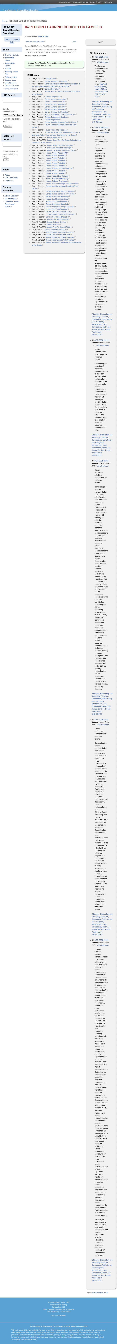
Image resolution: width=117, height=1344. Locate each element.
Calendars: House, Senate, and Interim (12, 204)
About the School (64, 2)
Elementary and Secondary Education (102, 102)
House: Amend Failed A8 (56, 170)
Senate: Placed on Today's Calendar (61, 191)
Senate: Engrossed (53, 119)
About (7, 175)
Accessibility (61, 1315)
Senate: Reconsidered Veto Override (61, 240)
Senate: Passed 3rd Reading (57, 117)
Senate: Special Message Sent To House (61, 122)
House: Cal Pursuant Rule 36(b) (60, 147)
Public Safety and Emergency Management (102, 109)
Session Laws (10, 80)
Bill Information (11, 198)
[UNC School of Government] (25, 2)
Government (96, 106)
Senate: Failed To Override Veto (58, 234)
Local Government (99, 112)
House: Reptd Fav (54, 137)
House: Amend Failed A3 (56, 165)
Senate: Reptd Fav (53, 89)
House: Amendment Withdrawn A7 (60, 168)
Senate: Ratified (54, 224)
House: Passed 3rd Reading (58, 178)
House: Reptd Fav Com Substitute (60, 145)
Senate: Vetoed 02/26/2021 (56, 229)
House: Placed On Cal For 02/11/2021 (62, 150)
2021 (75, 41)
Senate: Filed (51, 78)
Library (92, 2)
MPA (99, 2)
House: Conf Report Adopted (59, 219)
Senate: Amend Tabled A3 (56, 104)
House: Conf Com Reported (57, 201)
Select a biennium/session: (10, 110)
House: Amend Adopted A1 (57, 153)
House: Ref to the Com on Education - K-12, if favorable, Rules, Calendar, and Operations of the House (56, 133)
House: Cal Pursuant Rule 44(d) (59, 211)
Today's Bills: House (10, 58)
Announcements (11, 88)
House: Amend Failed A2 (56, 155)
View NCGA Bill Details (35, 41)
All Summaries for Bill (100, 1292)
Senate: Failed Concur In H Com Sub (61, 193)
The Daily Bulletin (12, 55)
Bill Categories (10, 82)
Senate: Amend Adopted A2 (56, 99)
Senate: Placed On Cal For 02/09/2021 (61, 114)
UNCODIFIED (97, 122)
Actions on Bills (11, 77)
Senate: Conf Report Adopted (58, 217)
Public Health (97, 119)
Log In (54, 1315)
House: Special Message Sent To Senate (62, 183)
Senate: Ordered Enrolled (57, 222)
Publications (108, 2)
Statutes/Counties (12, 85)
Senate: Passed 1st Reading (57, 81)
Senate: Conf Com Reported (57, 204)
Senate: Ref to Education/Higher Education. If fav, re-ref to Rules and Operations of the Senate (56, 84)
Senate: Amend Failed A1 (55, 101)
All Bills (8, 68)
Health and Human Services (101, 115)
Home (4, 21)
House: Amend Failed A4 (56, 158)
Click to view (43, 36)
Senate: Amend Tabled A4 (56, 106)
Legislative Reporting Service (20, 10)
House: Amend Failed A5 (56, 160)
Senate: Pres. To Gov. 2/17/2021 (60, 227)
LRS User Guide (11, 177)
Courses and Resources (80, 2)
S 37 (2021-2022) (101, 57)
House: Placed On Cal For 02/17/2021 (61, 214)
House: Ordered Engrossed (57, 181)
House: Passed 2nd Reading (58, 176)
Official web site (12, 195)
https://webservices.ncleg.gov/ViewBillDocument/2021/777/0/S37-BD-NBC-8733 (101, 90)
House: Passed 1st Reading (56, 130)
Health (107, 116)
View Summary (103, 62)
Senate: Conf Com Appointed (58, 196)
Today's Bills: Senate (10, 64)
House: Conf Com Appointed (58, 199)
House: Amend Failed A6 (56, 163)
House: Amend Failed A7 (56, 173)
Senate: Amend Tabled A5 (56, 109)
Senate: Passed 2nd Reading (57, 112)
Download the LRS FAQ (12, 40)
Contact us (9, 180)
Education (95, 101)
